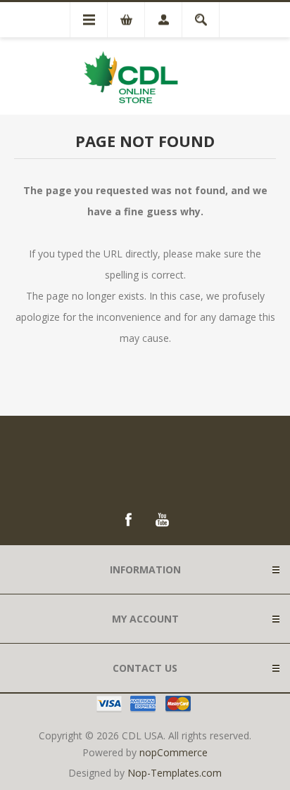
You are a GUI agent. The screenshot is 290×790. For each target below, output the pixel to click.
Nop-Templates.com (174, 772)
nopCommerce (173, 752)
